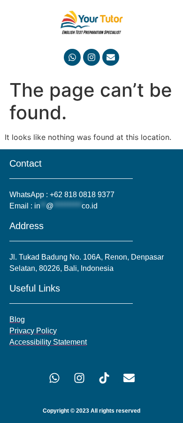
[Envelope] (110, 57)
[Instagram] (91, 57)
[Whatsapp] (72, 57)
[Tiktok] (104, 378)
